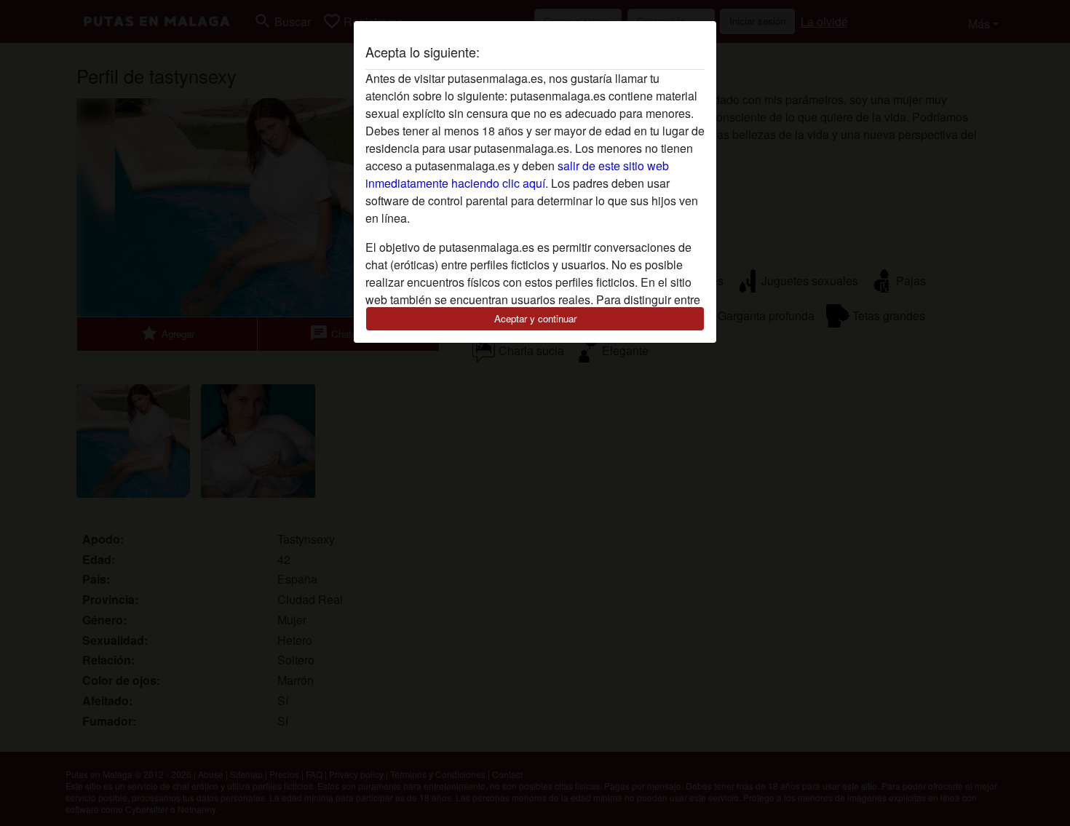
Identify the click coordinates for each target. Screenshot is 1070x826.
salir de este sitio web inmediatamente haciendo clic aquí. (517, 174)
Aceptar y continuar (535, 318)
